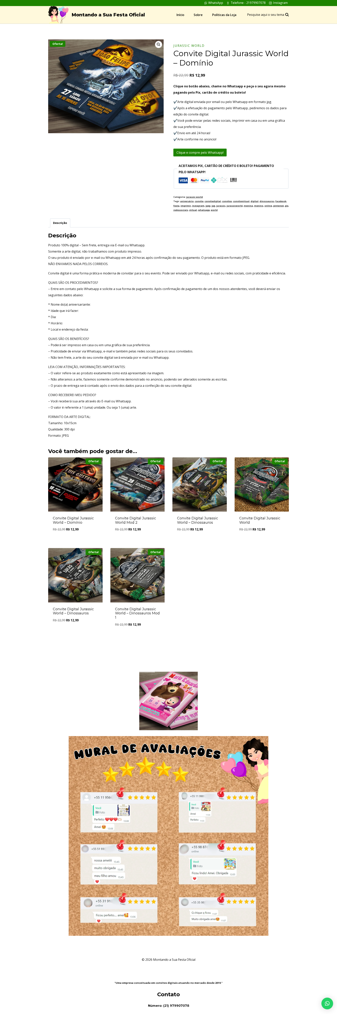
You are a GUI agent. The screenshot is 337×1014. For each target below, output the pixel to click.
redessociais (180, 209)
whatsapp (204, 209)
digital (254, 201)
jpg (213, 205)
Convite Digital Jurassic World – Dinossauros (197, 520)
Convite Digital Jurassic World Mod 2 (135, 520)
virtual (193, 209)
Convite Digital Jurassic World (259, 520)
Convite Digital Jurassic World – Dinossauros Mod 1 (137, 613)
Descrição (60, 223)
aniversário (187, 201)
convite (199, 201)
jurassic (220, 205)
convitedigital (213, 201)
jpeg (208, 205)
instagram (198, 205)
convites (227, 201)
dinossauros (267, 201)
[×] (327, 1003)
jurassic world (189, 45)
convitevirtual (241, 201)
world (214, 209)
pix (286, 205)
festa (176, 205)
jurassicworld (235, 205)
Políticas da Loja (224, 15)
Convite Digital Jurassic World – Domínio (73, 520)
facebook (280, 201)
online (268, 205)
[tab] (60, 222)
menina (248, 205)
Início (180, 15)
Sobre (198, 15)
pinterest (278, 205)
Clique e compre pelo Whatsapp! (199, 152)
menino (258, 205)
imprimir (186, 205)
